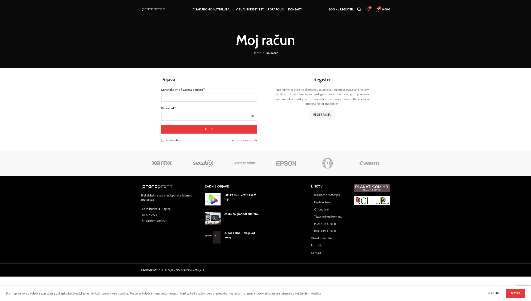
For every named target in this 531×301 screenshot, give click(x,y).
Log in (209, 129)
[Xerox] (162, 163)
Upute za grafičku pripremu (241, 214)
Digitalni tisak (322, 202)
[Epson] (286, 163)
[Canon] (369, 163)
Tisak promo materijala (326, 195)
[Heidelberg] (245, 163)
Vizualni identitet (322, 238)
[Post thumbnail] (213, 199)
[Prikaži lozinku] (252, 116)
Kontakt (316, 253)
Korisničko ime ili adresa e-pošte (183, 90)
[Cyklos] (327, 163)
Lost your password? (244, 140)
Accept (516, 293)
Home (257, 53)
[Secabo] (203, 163)
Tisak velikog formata (328, 216)
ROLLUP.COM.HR (325, 231)
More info (494, 293)
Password (168, 108)
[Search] (359, 9)
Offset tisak (321, 209)
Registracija (321, 114)
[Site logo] (153, 9)
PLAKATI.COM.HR (325, 224)
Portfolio (317, 245)
